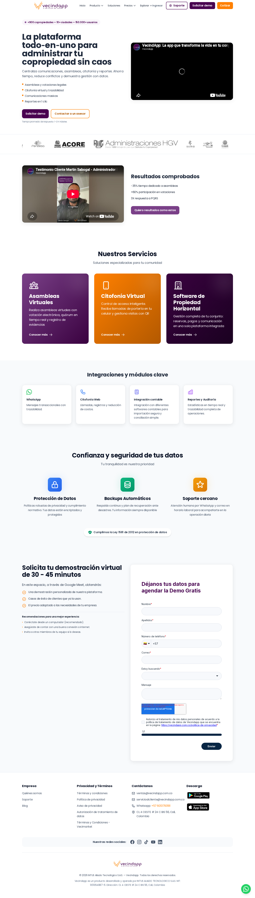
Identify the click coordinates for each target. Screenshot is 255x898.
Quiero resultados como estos (155, 210)
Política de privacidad (91, 799)
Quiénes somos (32, 793)
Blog (25, 806)
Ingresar (157, 5)
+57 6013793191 (160, 806)
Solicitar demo (202, 5)
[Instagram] (139, 842)
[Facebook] (132, 842)
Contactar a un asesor (70, 114)
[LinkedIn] (160, 842)
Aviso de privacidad (89, 806)
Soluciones (114, 5)
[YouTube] (153, 842)
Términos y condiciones (92, 793)
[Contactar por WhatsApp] (246, 889)
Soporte (178, 5)
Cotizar (225, 5)
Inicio (83, 5)
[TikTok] (146, 842)
